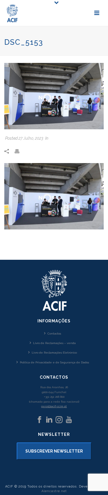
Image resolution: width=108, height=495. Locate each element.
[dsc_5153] (54, 96)
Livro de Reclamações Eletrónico (54, 352)
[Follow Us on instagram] (59, 420)
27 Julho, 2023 (30, 138)
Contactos (54, 333)
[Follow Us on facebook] (39, 420)
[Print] (20, 150)
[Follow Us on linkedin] (49, 420)
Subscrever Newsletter (54, 451)
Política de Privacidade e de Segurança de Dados (54, 362)
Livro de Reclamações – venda (54, 343)
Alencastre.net (54, 491)
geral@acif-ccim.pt (54, 406)
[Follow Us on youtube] (68, 420)
